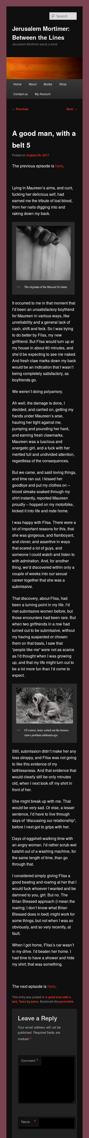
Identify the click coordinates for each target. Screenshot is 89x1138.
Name (28, 1122)
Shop (63, 84)
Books (48, 84)
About (33, 84)
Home (17, 84)
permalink (66, 1001)
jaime (35, 1001)
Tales (22, 1001)
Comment (29, 1061)
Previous (20, 109)
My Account (42, 94)
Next (72, 109)
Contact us (20, 94)
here (59, 166)
